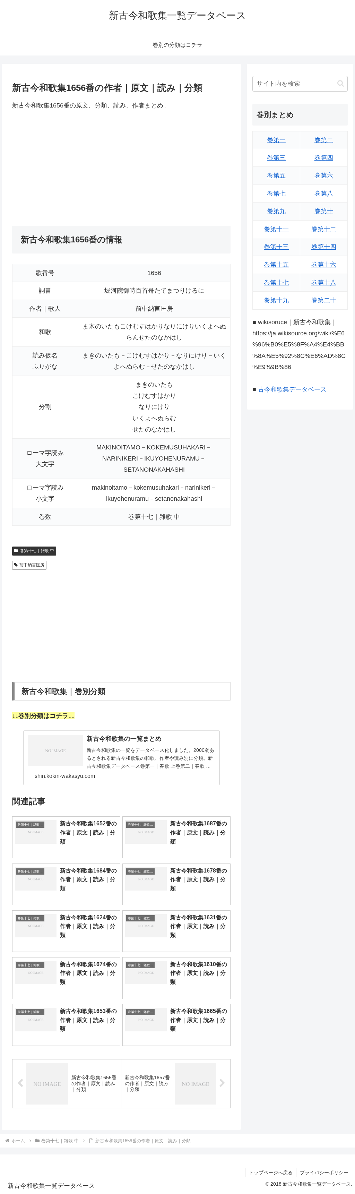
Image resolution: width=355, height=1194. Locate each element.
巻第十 (323, 211)
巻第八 (323, 193)
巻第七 (276, 193)
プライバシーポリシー (324, 1172)
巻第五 (276, 175)
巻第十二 (323, 229)
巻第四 (323, 157)
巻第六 (323, 175)
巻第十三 (276, 246)
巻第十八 (323, 282)
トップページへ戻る (271, 1172)
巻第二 (323, 140)
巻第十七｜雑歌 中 (37, 550)
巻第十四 (323, 246)
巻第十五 (276, 264)
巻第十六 (323, 264)
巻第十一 (276, 229)
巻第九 (276, 211)
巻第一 (276, 140)
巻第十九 (276, 300)
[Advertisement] (121, 168)
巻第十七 (276, 282)
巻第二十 (323, 300)
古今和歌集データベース (292, 389)
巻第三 (276, 157)
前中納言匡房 (31, 564)
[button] (341, 83)
